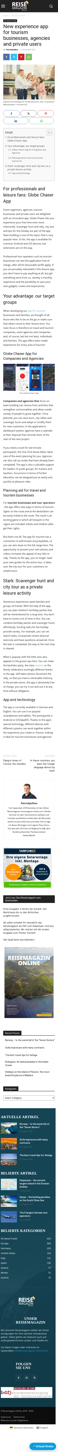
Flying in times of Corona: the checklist (14, 762)
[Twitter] (14, 57)
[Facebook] (6, 57)
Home (6, 15)
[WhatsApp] (28, 57)
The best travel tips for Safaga (21, 1055)
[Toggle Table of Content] (47, 132)
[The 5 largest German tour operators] (9, 1216)
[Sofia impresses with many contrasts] (9, 1143)
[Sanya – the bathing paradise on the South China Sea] (9, 1201)
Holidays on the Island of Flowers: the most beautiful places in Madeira (27, 1074)
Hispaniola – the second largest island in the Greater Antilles (34, 1183)
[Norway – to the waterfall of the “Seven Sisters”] (9, 1128)
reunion (39, 665)
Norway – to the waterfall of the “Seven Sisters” (30, 1040)
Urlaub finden (43, 1446)
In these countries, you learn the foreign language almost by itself (42, 765)
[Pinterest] (21, 57)
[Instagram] (26, 1378)
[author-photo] (29, 798)
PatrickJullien (12, 49)
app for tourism (36, 310)
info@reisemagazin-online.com (31, 1350)
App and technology (21, 173)
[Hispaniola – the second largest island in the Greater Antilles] (9, 1184)
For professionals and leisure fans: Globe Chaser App (26, 139)
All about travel (18, 15)
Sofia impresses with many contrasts (24, 1047)
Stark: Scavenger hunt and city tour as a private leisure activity (28, 168)
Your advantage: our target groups (26, 146)
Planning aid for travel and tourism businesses (27, 159)
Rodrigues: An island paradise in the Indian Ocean (26, 1064)
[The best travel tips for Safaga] (9, 1159)
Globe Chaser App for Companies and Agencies (29, 151)
